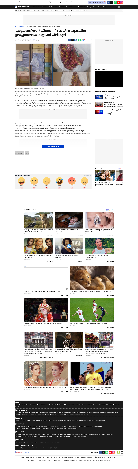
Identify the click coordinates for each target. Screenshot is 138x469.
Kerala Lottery (73, 10)
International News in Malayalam (96, 404)
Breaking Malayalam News (33, 404)
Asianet (22, 452)
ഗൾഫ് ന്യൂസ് (19, 153)
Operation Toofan (62, 10)
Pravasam (81, 7)
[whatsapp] (115, 2)
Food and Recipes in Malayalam (58, 426)
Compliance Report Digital (103, 457)
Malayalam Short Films (54, 412)
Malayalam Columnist (81, 434)
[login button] (117, 7)
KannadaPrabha (41, 2)
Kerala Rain (33, 10)
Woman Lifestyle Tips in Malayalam (25, 428)
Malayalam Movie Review (69, 412)
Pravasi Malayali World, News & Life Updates (28, 448)
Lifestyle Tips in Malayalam (40, 426)
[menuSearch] (122, 7)
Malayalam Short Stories (22, 436)
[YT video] (118, 2)
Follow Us (88, 40)
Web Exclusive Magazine (52, 436)
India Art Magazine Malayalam (54, 434)
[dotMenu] (109, 7)
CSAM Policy (57, 457)
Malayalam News (20, 404)
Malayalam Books (69, 434)
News (44, 7)
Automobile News (30, 442)
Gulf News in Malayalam (112, 404)
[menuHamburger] (119, 7)
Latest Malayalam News (48, 404)
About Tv (32, 457)
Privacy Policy (48, 457)
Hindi (65, 2)
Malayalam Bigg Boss (112, 412)
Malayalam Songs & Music (42, 414)
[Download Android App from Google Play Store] (118, 452)
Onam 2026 (41, 10)
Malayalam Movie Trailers (84, 412)
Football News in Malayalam (55, 420)
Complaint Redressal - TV (87, 457)
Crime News (82, 404)
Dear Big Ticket (55, 448)
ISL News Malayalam (70, 420)
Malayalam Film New (21, 412)
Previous (119, 11)
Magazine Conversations (94, 434)
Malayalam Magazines (21, 434)
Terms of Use (40, 457)
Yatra (94, 7)
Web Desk (31, 39)
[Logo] (23, 7)
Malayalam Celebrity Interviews (79, 414)
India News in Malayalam (63, 404)
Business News (19, 442)
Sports (61, 7)
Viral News (18, 406)
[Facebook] (108, 2)
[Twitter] (111, 2)
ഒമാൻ (27, 153)
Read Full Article (53, 146)
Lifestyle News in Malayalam (23, 426)
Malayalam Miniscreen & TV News (59, 414)
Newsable (26, 2)
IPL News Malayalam (82, 420)
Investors (114, 457)
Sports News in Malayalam (22, 420)
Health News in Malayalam (75, 426)
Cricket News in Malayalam (39, 420)
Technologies (40, 442)
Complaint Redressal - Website (70, 457)
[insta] (121, 2)
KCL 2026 (26, 10)
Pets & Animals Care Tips (43, 428)
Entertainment (52, 7)
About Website (25, 457)
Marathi (70, 2)
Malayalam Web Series (98, 412)
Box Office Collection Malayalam (24, 414)
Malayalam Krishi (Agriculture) (37, 434)
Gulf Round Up (46, 448)
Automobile (102, 7)
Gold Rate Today (83, 10)
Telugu (50, 2)
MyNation (77, 2)
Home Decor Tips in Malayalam (92, 426)
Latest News (36, 7)
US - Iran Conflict (51, 10)
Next (122, 11)
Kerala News (74, 404)
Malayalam (18, 2)
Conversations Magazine (37, 436)
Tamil (55, 2)
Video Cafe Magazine (80, 436)
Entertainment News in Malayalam (37, 412)
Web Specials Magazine (66, 436)
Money (89, 7)
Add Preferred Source (96, 2)
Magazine (69, 7)
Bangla (60, 2)
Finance (57, 442)
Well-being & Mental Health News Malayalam (64, 428)
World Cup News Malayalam (97, 420)
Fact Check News (49, 442)
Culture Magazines (107, 434)
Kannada (33, 2)
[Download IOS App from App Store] (121, 452)
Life (75, 7)
